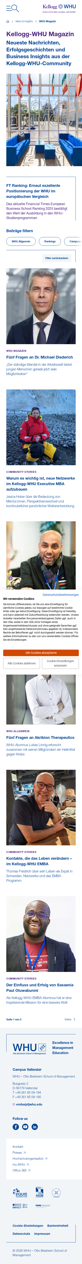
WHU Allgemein (21, 241)
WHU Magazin (47, 21)
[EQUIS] (20, 1193)
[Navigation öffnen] (12, 8)
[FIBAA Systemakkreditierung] (56, 1192)
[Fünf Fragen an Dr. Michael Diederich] (6, 378)
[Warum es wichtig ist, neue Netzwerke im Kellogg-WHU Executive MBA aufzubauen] (6, 510)
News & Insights (24, 21)
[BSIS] (20, 1206)
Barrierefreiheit (57, 1226)
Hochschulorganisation (28, 1159)
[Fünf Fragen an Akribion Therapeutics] (6, 759)
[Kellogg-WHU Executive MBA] (59, 8)
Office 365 (20, 1170)
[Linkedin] (35, 1128)
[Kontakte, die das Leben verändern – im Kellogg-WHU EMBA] (6, 885)
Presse (18, 1153)
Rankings (50, 241)
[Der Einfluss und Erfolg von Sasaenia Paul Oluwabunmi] (6, 1007)
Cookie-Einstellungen (28, 1226)
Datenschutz (21, 1234)
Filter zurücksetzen (56, 258)
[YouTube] (25, 1128)
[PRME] (43, 1206)
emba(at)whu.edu (29, 1104)
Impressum (42, 1234)
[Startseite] (7, 21)
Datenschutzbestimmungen (61, 594)
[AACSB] (39, 1192)
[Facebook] (16, 1128)
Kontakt (18, 1147)
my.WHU (19, 1164)
